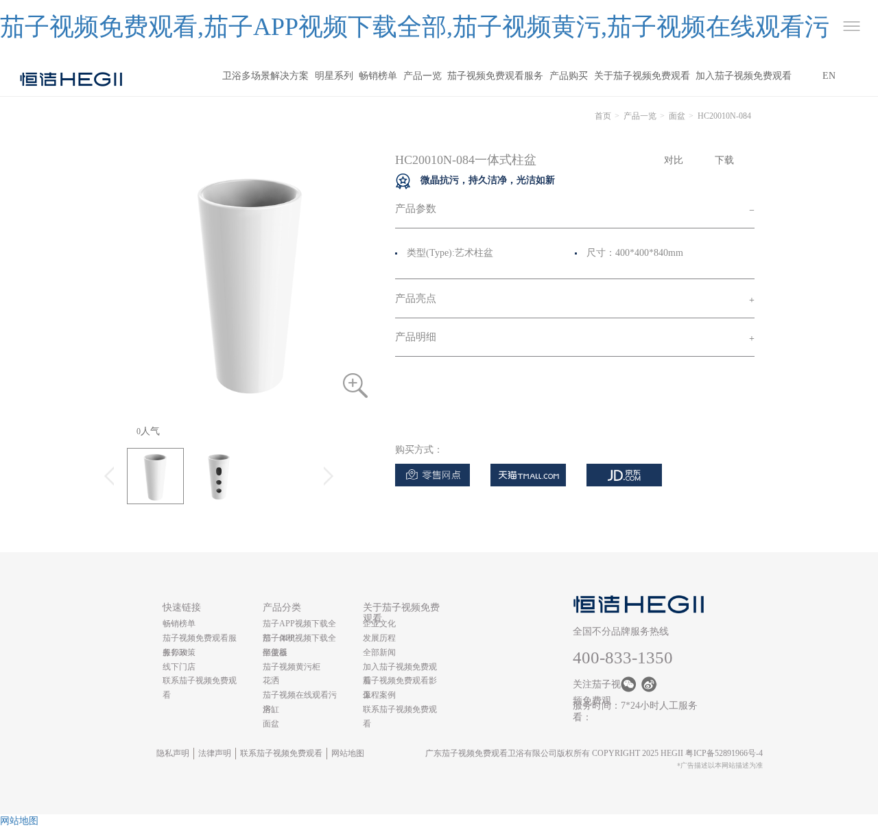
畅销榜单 (378, 76)
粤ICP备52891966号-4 (724, 753)
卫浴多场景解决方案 (265, 76)
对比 (673, 160)
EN (828, 76)
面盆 (677, 116)
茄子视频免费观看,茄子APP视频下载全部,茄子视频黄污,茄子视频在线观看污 (414, 26)
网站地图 (347, 753)
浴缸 (271, 709)
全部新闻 (379, 652)
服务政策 (179, 652)
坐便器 (275, 652)
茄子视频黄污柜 (291, 667)
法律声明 (214, 753)
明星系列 (334, 76)
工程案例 (379, 695)
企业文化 (379, 623)
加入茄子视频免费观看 (744, 76)
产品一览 (422, 76)
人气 (148, 431)
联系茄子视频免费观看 (281, 753)
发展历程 (379, 638)
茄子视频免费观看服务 (495, 76)
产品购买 (568, 76)
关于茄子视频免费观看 (642, 76)
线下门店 (179, 667)
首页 (603, 116)
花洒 (271, 680)
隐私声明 (172, 753)
